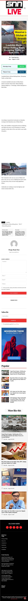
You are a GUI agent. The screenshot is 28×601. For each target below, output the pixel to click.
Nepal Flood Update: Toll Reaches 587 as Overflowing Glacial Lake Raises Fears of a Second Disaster (18, 373)
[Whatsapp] (20, 527)
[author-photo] (2, 439)
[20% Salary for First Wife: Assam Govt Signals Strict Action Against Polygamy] (5, 393)
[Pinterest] (15, 303)
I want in (13, 320)
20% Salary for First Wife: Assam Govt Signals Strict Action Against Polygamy (18, 393)
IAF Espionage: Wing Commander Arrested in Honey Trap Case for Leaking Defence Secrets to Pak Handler (7, 578)
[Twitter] (12, 303)
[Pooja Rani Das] (14, 243)
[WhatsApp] (19, 303)
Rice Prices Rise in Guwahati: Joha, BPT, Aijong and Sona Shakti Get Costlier (18, 379)
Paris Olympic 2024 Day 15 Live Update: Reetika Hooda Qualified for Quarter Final (7, 233)
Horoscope (14, 42)
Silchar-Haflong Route (6, 226)
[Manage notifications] (25, 598)
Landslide (8, 222)
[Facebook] (8, 303)
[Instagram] (10, 527)
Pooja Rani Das (15, 57)
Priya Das (5, 439)
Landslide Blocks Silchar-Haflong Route (10, 224)
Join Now (21, 66)
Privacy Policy (16, 324)
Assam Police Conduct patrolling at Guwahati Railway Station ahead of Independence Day (20, 233)
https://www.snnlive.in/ (14, 252)
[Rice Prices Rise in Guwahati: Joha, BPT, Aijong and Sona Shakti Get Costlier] (5, 379)
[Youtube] (17, 527)
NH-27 (20, 224)
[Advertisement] (14, 104)
